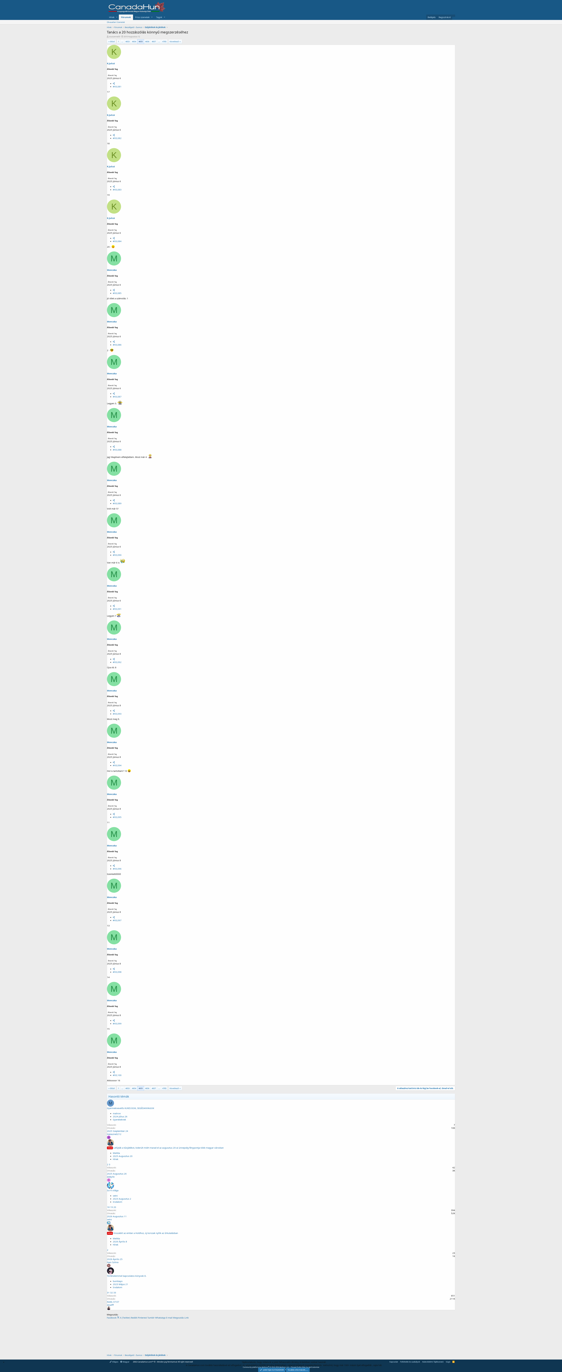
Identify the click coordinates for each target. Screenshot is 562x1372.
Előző (112, 41)
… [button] (122, 41)
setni (115, 1195)
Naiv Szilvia (112, 1262)
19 (111, 1207)
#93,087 (117, 396)
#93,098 (117, 971)
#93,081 (117, 86)
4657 (154, 41)
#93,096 (117, 868)
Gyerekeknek (119, 1119)
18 (108, 1207)
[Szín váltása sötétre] (453, 16)
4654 (134, 41)
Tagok (159, 17)
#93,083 (117, 189)
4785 (164, 41)
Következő (174, 41)
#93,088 (117, 449)
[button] (117, 17)
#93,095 (117, 817)
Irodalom (117, 1201)
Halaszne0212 (114, 1134)
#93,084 (117, 241)
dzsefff (110, 1304)
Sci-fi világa (112, 1190)
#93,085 (117, 293)
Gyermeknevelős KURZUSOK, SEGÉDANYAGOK (130, 1108)
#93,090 (117, 554)
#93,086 (117, 344)
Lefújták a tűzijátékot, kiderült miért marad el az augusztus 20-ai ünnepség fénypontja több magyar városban (168, 1147)
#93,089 (117, 503)
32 (111, 1292)
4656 (147, 41)
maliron (117, 1113)
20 (114, 1207)
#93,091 (117, 608)
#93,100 (117, 1075)
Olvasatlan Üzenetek (116, 22)
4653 (127, 41)
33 (114, 1292)
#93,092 (117, 662)
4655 (141, 41)
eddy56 (111, 1176)
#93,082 (117, 138)
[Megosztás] (114, 83)
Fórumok (126, 17)
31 (108, 1292)
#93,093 (117, 713)
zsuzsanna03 (114, 36)
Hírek (111, 17)
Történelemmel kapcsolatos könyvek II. (126, 1275)
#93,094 (117, 765)
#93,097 (117, 920)
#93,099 (117, 1023)
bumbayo (117, 1281)
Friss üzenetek (142, 17)
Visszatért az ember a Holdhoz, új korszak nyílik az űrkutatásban (145, 1233)
